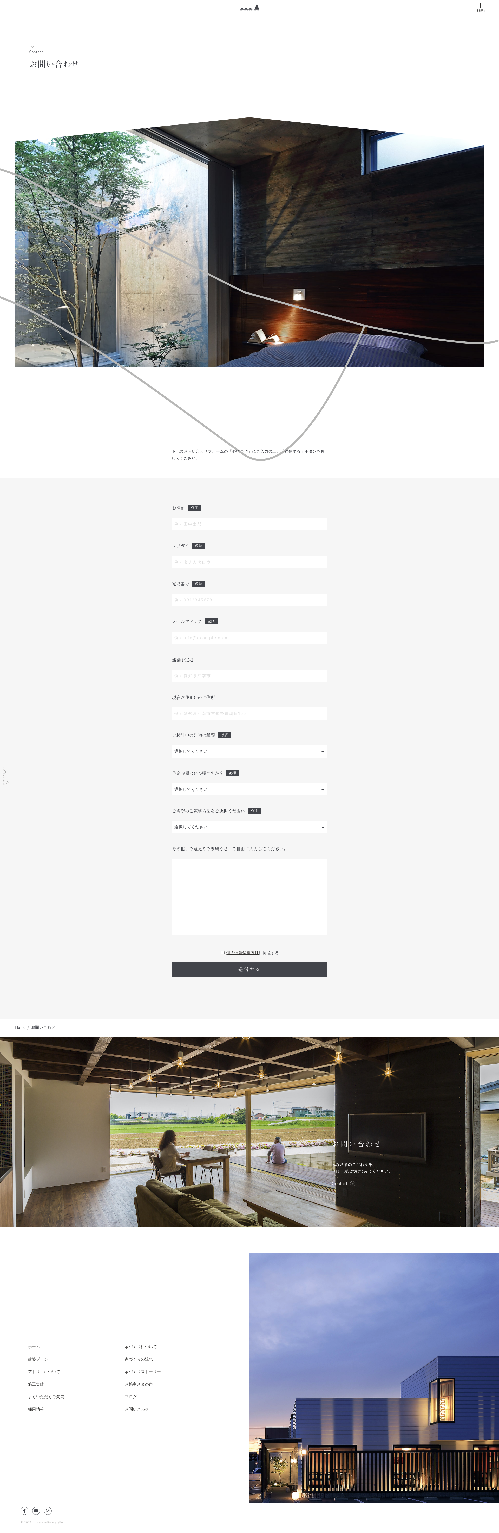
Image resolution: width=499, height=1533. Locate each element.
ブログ (131, 1396)
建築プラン (38, 1359)
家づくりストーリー (143, 1371)
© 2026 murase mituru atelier (42, 1522)
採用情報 (36, 1409)
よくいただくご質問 (46, 1396)
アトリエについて (44, 1371)
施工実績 (36, 1384)
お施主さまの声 (139, 1384)
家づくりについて (141, 1346)
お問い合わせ (137, 1409)
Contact (340, 1184)
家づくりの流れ (139, 1359)
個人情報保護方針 (242, 953)
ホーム (34, 1346)
